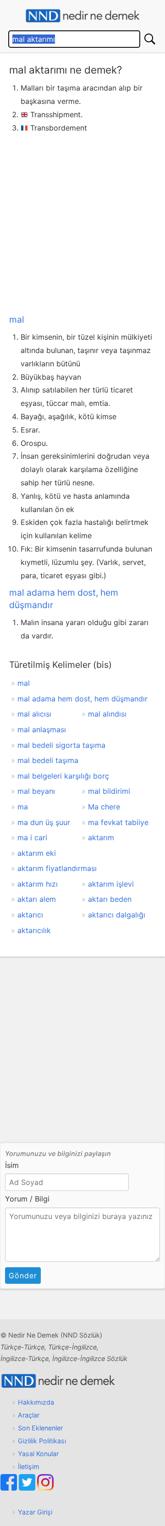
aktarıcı (30, 914)
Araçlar (28, 1415)
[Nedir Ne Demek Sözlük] (82, 16)
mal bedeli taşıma (47, 760)
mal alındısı (107, 713)
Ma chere (104, 806)
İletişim (28, 1466)
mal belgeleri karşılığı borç (63, 775)
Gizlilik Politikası (42, 1441)
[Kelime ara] (150, 39)
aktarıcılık (34, 930)
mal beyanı (36, 791)
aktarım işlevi (111, 883)
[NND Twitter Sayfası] (28, 1488)
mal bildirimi (109, 791)
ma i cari (32, 837)
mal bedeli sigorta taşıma (61, 745)
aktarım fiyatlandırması (57, 868)
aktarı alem (36, 899)
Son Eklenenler (40, 1428)
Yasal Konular (38, 1454)
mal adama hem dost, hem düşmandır (82, 698)
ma (22, 806)
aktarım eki (36, 853)
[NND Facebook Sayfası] (9, 1488)
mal (16, 319)
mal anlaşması (41, 729)
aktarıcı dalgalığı (116, 914)
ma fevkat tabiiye (118, 822)
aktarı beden (110, 899)
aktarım (101, 837)
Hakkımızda (36, 1402)
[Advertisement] (82, 221)
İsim (12, 1165)
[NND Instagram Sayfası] (45, 1488)
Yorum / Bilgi (27, 1198)
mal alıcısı (34, 713)
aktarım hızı (37, 883)
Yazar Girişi (35, 1512)
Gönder (23, 1275)
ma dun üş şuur (43, 822)
